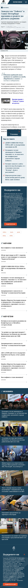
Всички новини (17, 2)
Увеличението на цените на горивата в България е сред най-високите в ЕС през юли (14, 537)
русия (18, 232)
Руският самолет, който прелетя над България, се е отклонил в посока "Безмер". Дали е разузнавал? (15, 168)
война (11, 235)
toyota (11, 232)
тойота (4, 232)
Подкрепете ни (10, 224)
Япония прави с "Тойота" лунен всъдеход (18, 101)
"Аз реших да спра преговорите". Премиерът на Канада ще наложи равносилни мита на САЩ (13, 440)
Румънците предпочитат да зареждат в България (11, 513)
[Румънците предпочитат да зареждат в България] (14, 503)
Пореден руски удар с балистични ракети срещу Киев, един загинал (15, 177)
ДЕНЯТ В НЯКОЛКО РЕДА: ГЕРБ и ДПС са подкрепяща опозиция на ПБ (15, 145)
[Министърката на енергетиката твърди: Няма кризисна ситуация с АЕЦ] (14, 453)
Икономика (6, 7)
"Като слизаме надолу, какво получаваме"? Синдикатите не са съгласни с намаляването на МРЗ (13, 489)
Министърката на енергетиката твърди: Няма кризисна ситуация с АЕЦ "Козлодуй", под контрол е (13, 464)
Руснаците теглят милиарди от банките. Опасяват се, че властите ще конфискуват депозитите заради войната (14, 414)
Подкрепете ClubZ (10, 584)
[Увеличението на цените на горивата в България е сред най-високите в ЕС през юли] (14, 526)
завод (4, 235)
